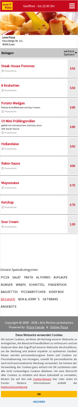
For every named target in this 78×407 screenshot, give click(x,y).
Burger (7, 285)
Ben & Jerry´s (29, 299)
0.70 (72, 185)
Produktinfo (10, 70)
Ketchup (7, 202)
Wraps (21, 285)
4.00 (72, 166)
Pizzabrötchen (33, 292)
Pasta (28, 277)
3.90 (72, 107)
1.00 (72, 224)
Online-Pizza (59, 327)
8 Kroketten (10, 85)
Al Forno (43, 277)
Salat (16, 277)
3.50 (72, 68)
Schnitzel (37, 285)
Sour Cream (10, 221)
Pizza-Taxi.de (35, 327)
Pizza (5, 277)
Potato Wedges (13, 103)
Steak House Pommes (18, 66)
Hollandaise (10, 143)
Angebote (9, 306)
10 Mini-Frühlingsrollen (18, 121)
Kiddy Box (56, 292)
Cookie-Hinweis (42, 379)
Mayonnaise (10, 182)
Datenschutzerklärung (14, 387)
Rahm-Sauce (10, 163)
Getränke (50, 299)
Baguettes (9, 292)
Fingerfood (57, 285)
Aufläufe (61, 277)
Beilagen (8, 299)
